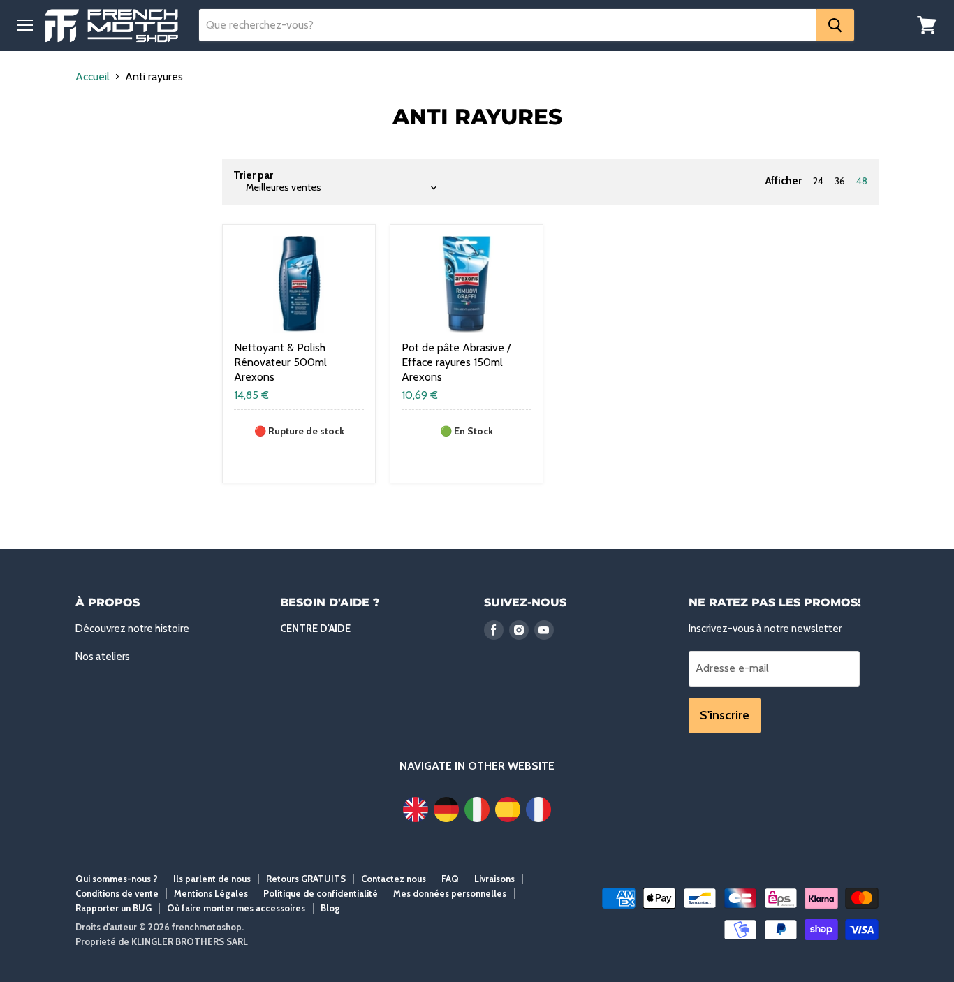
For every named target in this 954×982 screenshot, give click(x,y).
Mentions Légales (211, 893)
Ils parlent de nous (212, 878)
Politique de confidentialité (320, 893)
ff (112, 25)
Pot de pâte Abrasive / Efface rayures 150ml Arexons (456, 362)
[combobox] (507, 25)
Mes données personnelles (449, 893)
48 (861, 181)
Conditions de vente (117, 893)
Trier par (253, 176)
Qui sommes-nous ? (116, 878)
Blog (330, 908)
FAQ (450, 878)
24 (818, 181)
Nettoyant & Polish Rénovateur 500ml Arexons (280, 362)
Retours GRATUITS (306, 878)
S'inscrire (724, 715)
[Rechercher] (835, 25)
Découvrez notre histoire (132, 628)
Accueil (92, 77)
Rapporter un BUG (113, 908)
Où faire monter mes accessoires (236, 908)
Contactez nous (393, 878)
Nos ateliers (102, 656)
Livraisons (494, 878)
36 (840, 181)
